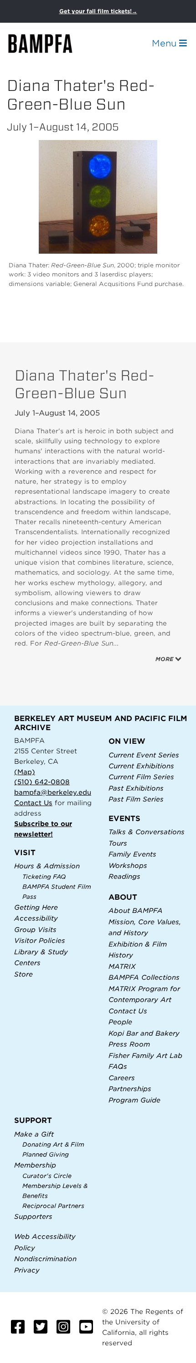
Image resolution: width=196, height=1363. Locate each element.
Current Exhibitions (141, 766)
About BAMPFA (135, 910)
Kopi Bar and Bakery (144, 1033)
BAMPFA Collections (144, 977)
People (120, 1022)
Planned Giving (45, 1154)
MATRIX (122, 966)
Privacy (27, 1270)
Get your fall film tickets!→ (98, 11)
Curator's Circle (47, 1176)
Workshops (127, 865)
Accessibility (36, 918)
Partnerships (129, 1088)
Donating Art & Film (53, 1144)
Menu (165, 43)
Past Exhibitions (136, 788)
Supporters (33, 1216)
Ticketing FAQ (44, 876)
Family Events (132, 854)
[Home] (48, 43)
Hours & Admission (47, 866)
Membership (35, 1165)
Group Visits (35, 929)
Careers (121, 1078)
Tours (117, 843)
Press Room (129, 1044)
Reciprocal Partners (53, 1206)
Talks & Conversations (146, 832)
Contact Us (33, 803)
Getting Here (36, 907)
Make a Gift (34, 1134)
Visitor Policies (39, 940)
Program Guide (134, 1100)
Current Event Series (143, 755)
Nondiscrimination (45, 1259)
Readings (124, 876)
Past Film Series (136, 799)
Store (23, 974)
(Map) (24, 772)
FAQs (117, 1066)
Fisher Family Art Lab (145, 1055)
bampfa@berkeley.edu (52, 792)
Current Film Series (141, 777)
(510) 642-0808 (42, 782)
